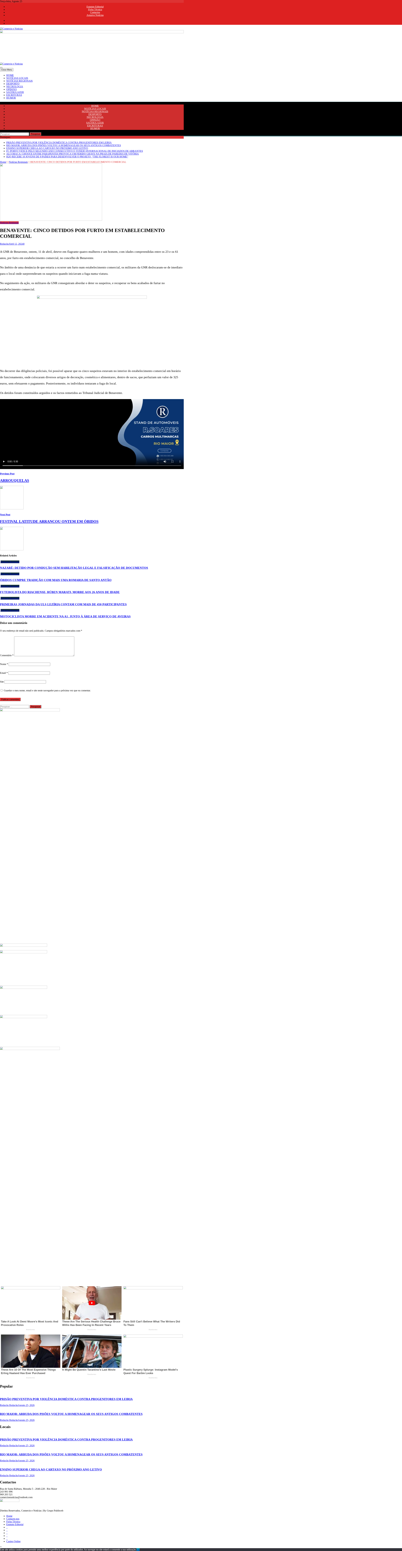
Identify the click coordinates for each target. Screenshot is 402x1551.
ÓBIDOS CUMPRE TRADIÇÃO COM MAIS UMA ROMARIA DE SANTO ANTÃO (55, 580)
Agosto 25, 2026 (26, 1405)
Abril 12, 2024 (16, 244)
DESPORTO (12, 83)
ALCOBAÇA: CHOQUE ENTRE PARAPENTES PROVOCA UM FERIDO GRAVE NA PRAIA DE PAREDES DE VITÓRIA (72, 153)
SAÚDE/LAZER (15, 92)
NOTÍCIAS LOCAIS (17, 78)
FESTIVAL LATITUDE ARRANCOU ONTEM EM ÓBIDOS (49, 521)
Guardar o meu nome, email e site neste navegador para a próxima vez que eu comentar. (47, 690)
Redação (4, 244)
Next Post (5, 514)
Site (2, 681)
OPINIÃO (11, 89)
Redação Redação (9, 1405)
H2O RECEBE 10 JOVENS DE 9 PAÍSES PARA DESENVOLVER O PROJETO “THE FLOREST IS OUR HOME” (67, 156)
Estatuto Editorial (95, 6)
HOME (10, 75)
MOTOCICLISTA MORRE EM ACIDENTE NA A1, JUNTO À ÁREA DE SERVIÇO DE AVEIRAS (65, 616)
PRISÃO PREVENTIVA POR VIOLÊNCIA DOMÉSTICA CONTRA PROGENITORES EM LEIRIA (59, 142)
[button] (1, 1546)
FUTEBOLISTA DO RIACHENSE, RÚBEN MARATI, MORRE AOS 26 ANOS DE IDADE (60, 592)
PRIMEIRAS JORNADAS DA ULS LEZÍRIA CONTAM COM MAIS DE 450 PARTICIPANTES (63, 604)
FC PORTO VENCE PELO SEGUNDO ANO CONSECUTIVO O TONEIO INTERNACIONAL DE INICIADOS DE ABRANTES (74, 151)
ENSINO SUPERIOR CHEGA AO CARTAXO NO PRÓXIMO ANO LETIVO (47, 148)
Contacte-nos (12, 1518)
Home (3, 162)
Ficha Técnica (95, 9)
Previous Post (7, 473)
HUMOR (11, 97)
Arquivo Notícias (95, 15)
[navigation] (201, 86)
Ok (138, 1549)
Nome (4, 664)
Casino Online (13, 1541)
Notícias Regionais (18, 162)
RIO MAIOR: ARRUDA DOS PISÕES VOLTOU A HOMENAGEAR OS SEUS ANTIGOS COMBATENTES (63, 145)
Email (4, 673)
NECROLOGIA (14, 86)
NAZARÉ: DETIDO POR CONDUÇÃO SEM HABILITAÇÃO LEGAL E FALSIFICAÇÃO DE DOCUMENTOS (74, 567)
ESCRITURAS (14, 95)
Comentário (7, 655)
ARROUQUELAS (14, 480)
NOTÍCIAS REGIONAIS (19, 81)
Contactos (95, 12)
